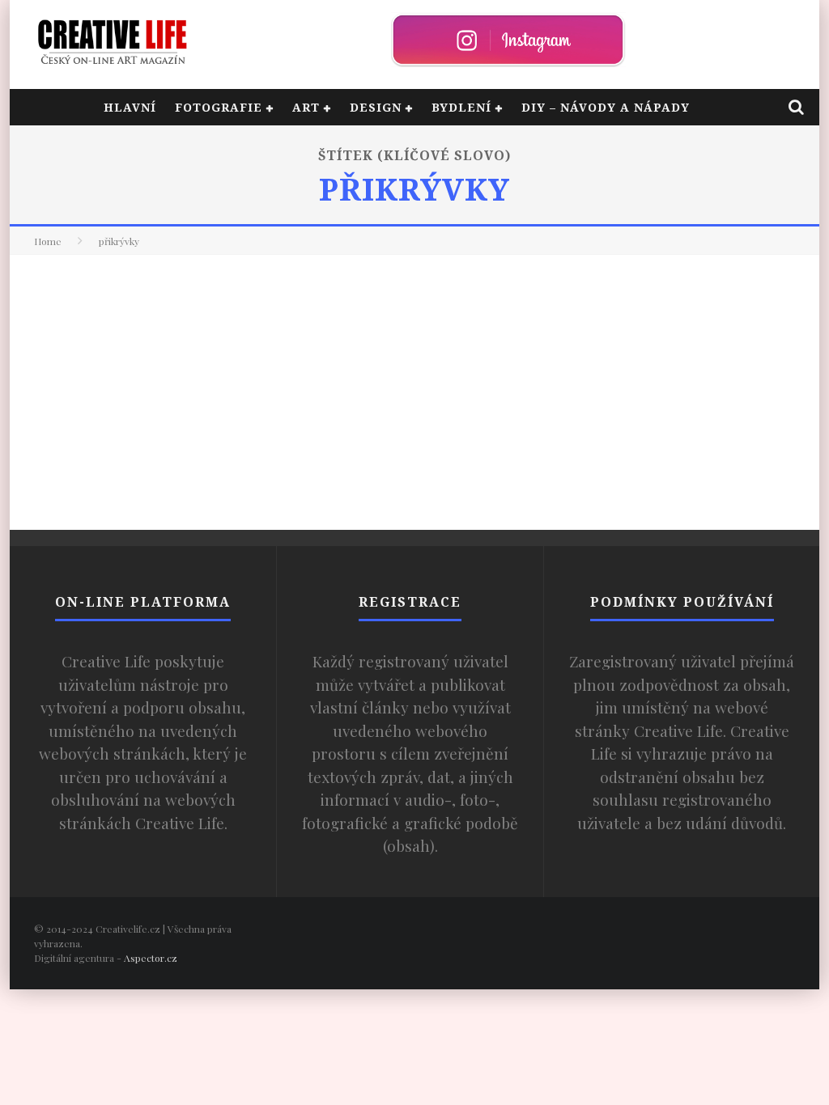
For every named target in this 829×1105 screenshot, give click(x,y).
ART (306, 107)
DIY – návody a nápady (605, 107)
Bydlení (461, 107)
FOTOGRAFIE (218, 107)
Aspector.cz (150, 957)
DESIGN (376, 107)
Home (48, 241)
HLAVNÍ (130, 107)
